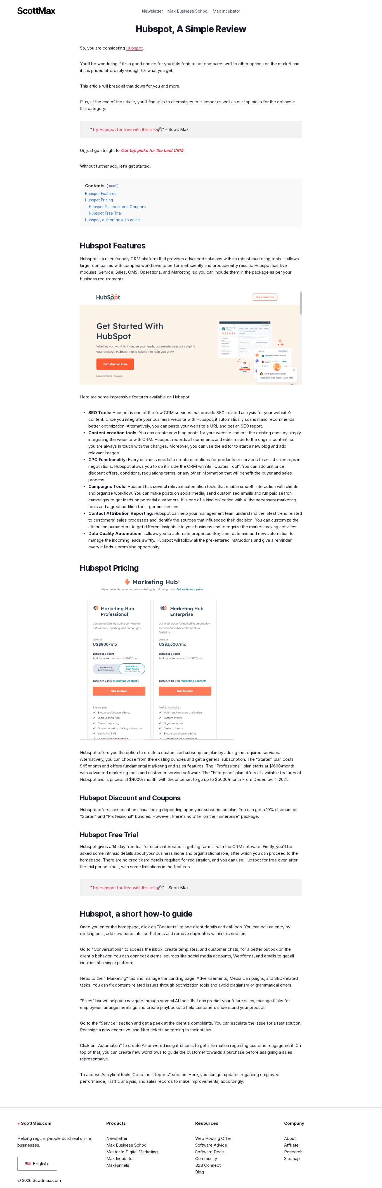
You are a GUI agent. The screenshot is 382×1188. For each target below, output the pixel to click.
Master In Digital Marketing (132, 1151)
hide (112, 186)
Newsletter (152, 11)
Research (293, 1151)
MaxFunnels (117, 1165)
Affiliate (291, 1145)
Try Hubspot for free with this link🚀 (126, 129)
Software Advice (211, 1145)
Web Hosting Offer (213, 1138)
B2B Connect (208, 1165)
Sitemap (292, 1158)
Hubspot (134, 48)
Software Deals (210, 1151)
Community (206, 1158)
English (39, 1163)
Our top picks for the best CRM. (153, 150)
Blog (199, 1172)
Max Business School (187, 11)
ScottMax (36, 10)
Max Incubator (226, 11)
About (290, 1138)
